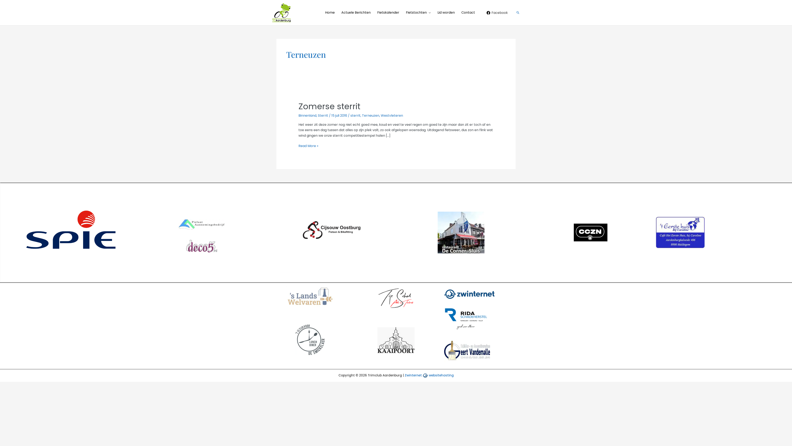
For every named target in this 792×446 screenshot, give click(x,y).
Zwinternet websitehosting (429, 375)
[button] (429, 12)
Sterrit (323, 115)
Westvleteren (392, 115)
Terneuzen (370, 115)
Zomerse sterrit (329, 106)
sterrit (355, 115)
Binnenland (307, 115)
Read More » (308, 146)
